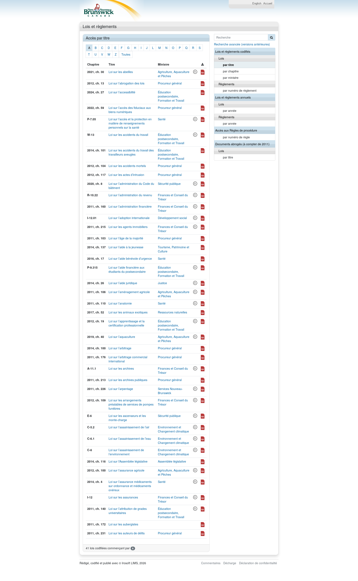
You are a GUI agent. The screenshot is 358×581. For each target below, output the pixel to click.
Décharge (229, 563)
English (256, 3)
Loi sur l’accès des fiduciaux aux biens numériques (130, 110)
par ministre (230, 78)
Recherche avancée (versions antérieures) (242, 44)
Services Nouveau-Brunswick (170, 391)
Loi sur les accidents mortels (127, 166)
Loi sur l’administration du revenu (130, 195)
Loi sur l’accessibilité (122, 92)
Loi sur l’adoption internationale (129, 218)
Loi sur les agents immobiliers (128, 227)
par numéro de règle (236, 137)
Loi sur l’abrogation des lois (126, 83)
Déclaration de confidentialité (258, 563)
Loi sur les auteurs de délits (127, 533)
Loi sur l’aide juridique (123, 283)
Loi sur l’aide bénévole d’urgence (130, 258)
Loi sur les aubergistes (123, 524)
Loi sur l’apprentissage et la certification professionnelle (127, 323)
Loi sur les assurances (123, 497)
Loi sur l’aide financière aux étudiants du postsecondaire (127, 269)
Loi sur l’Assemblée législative (128, 461)
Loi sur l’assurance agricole (126, 470)
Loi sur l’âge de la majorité (126, 238)
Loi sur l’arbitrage (120, 348)
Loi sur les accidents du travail (128, 135)
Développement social (172, 218)
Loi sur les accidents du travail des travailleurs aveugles (131, 152)
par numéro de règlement (239, 90)
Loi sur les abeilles (121, 72)
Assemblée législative (172, 461)
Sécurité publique (169, 183)
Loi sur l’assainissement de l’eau (130, 438)
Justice (162, 283)
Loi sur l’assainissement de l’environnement (126, 452)
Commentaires (210, 563)
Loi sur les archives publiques (128, 380)
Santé (162, 119)
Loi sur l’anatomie (120, 303)
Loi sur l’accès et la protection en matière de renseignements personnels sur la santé (130, 123)
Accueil (267, 3)
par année (229, 110)
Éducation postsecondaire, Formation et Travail (171, 96)
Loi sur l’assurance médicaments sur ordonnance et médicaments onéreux (130, 486)
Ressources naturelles (172, 312)
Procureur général (170, 83)
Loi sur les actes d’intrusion (126, 175)
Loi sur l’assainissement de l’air (129, 427)
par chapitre (231, 71)
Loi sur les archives (121, 368)
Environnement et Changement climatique (173, 429)
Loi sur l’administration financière (130, 206)
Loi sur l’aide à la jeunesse (126, 247)
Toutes (125, 54)
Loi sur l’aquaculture (122, 337)
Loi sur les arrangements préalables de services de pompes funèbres (131, 404)
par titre (228, 65)
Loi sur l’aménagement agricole (129, 292)
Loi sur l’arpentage (121, 389)
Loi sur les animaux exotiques (128, 312)
